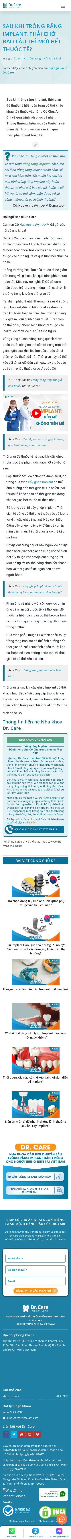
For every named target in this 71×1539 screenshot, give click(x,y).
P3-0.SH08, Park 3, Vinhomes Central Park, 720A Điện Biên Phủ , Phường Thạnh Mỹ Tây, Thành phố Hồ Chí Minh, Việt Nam (34, 1345)
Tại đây (31, 822)
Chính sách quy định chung (22, 1521)
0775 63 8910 (15, 1411)
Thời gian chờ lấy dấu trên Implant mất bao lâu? (35, 989)
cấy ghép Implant (40, 482)
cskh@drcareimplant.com (22, 1418)
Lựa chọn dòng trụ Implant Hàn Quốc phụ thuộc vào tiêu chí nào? (35, 903)
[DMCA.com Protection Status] (52, 1512)
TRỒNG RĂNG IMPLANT (45, 1316)
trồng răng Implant (36, 164)
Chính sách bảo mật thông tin (53, 1521)
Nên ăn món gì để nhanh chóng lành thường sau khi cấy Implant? (35, 1124)
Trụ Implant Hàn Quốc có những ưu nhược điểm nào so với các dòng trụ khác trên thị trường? (35, 949)
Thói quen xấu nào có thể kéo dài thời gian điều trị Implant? (35, 1079)
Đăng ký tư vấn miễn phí (33, 1290)
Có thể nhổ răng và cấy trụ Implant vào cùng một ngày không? (35, 1035)
